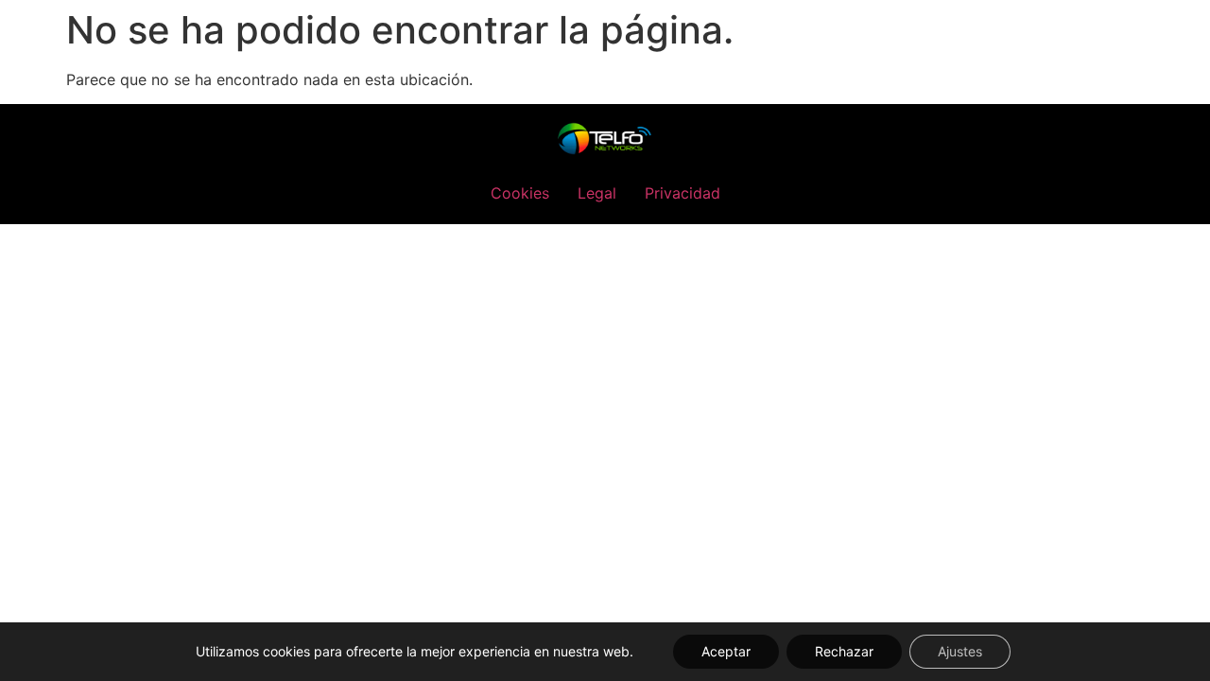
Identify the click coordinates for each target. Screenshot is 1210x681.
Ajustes (960, 651)
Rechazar (844, 651)
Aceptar (726, 651)
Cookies (520, 192)
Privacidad (682, 192)
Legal (597, 192)
